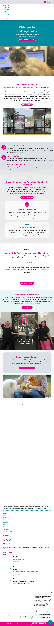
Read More (19, 152)
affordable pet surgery (30, 234)
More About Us (27, 104)
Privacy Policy (19, 618)
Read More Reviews (27, 283)
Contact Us (6, 520)
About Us (6, 517)
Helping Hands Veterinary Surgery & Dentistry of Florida (22, 87)
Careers (5, 522)
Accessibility (6, 529)
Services (5, 524)
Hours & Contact (8, 2)
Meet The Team (27, 307)
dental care (42, 216)
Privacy (5, 527)
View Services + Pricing (27, 39)
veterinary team (21, 297)
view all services (27, 197)
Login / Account (8, 531)
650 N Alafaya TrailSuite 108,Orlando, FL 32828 (18, 561)
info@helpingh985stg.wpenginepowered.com (26, 571)
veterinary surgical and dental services (24, 89)
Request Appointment (27, 368)
